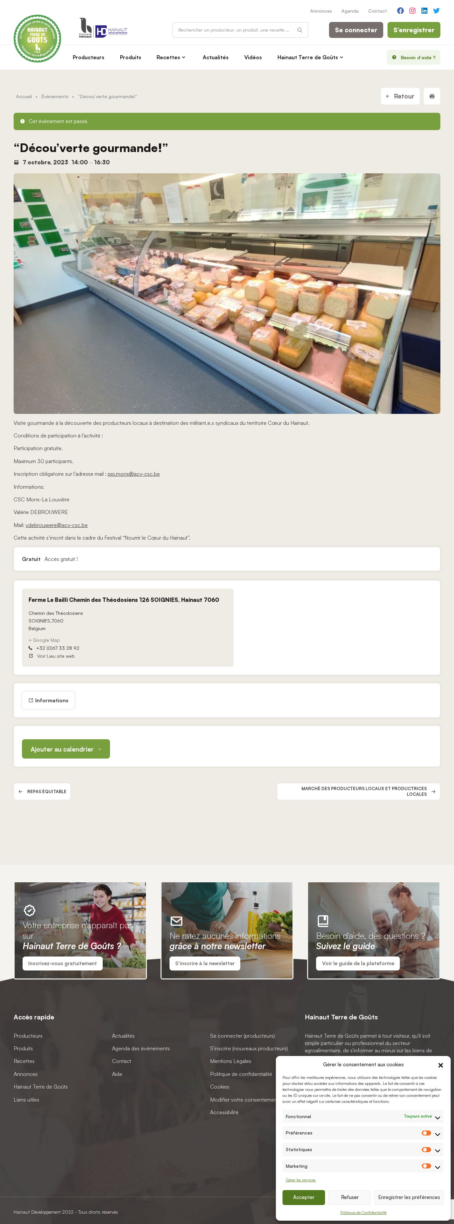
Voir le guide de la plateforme (358, 963)
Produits (130, 57)
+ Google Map (44, 640)
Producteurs (88, 57)
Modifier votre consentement (244, 1099)
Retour (403, 96)
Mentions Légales (230, 1061)
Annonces (321, 11)
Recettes (168, 57)
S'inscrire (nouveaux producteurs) (249, 1048)
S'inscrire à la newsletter (205, 963)
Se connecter (356, 30)
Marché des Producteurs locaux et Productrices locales (364, 791)
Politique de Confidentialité (363, 1212)
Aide (117, 1074)
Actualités (216, 57)
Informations (51, 700)
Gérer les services (301, 1179)
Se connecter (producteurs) (242, 1035)
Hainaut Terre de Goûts (308, 57)
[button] (440, 1064)
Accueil (24, 96)
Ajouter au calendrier (62, 749)
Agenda (350, 11)
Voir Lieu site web (56, 656)
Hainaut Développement (37, 1212)
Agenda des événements (141, 1048)
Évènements (55, 96)
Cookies (219, 1086)
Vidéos (253, 57)
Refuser (350, 1197)
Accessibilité (224, 1112)
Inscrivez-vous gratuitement (62, 963)
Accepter (303, 1197)
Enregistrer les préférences (409, 1197)
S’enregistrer (414, 30)
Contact (377, 11)
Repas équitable (46, 791)
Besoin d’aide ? (418, 57)
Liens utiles (26, 1099)
